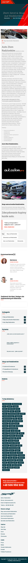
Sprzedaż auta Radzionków (7, 520)
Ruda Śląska (13, 445)
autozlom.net (7, 133)
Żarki (15, 462)
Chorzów (18, 411)
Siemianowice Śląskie (14, 447)
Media (2, 545)
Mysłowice (5, 435)
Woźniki (4, 462)
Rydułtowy (5, 447)
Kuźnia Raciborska (13, 428)
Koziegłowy (12, 425)
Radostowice (6, 469)
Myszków (12, 435)
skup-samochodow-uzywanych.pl (11, 134)
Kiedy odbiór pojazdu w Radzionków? (13, 343)
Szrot (4, 406)
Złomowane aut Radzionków (10, 237)
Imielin (20, 418)
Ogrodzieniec (19, 435)
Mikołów (21, 433)
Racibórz (12, 443)
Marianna (13, 260)
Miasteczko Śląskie (13, 433)
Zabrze (10, 462)
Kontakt (3, 549)
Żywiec (8, 465)
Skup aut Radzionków (12, 234)
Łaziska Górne (6, 430)
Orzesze (5, 438)
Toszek (4, 457)
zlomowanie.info (22, 559)
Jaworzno (15, 421)
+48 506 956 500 (9, 505)
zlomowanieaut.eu (8, 139)
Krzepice (5, 428)
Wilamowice (21, 457)
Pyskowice (5, 443)
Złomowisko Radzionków (7, 518)
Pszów (16, 440)
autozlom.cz (6, 136)
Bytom (11, 411)
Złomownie (4, 536)
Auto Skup (3, 529)
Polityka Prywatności (6, 551)
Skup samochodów (17, 403)
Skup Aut (3, 527)
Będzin (4, 408)
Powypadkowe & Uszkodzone (10, 369)
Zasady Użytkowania (6, 547)
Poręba (4, 440)
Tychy (10, 457)
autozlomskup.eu (7, 140)
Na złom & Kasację (8, 371)
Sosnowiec (13, 452)
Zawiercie (21, 462)
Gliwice (14, 418)
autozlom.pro (7, 131)
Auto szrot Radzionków (8, 241)
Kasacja (9, 406)
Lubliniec (5, 433)
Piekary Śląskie (12, 438)
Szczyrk (5, 455)
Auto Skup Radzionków (9, 322)
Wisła (4, 460)
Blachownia (5, 411)
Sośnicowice (6, 452)
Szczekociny (21, 455)
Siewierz (5, 450)
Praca (2, 542)
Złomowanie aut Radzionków (8, 513)
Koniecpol (5, 425)
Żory (4, 465)
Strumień (20, 452)
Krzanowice (19, 425)
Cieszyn (5, 413)
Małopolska (10, 467)
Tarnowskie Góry (12, 455)
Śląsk (4, 467)
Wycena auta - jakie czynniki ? (15, 351)
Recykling (16, 406)
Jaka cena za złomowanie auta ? (15, 334)
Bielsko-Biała (11, 408)
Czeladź (22, 413)
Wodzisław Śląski (11, 460)
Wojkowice (19, 460)
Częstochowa (18, 416)
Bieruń (17, 408)
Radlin (17, 443)
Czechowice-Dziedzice (14, 413)
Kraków (14, 465)
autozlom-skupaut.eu (8, 137)
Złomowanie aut (6, 403)
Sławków (17, 450)
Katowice (5, 423)
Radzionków (7, 18)
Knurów (16, 423)
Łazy (13, 430)
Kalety (20, 421)
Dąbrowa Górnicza (7, 418)
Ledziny (17, 430)
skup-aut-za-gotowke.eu (9, 130)
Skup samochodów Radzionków (11, 40)
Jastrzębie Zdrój (6, 421)
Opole (19, 465)
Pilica (19, 438)
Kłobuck (11, 423)
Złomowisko (20, 241)
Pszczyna (11, 440)
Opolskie (17, 467)
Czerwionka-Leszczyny (8, 416)
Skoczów (11, 450)
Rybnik (19, 445)
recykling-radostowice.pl (14, 560)
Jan (11, 279)
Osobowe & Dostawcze (9, 366)
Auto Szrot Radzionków (7, 516)
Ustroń (15, 457)
